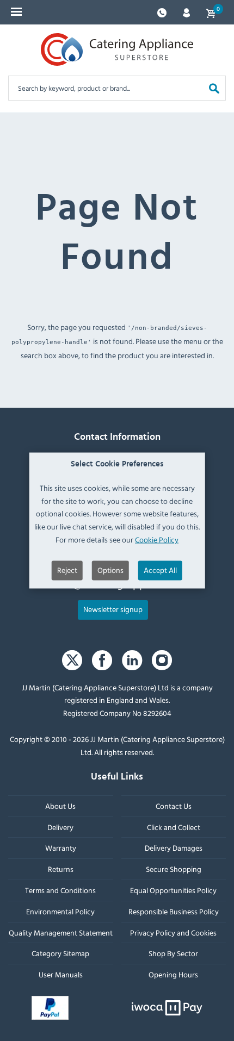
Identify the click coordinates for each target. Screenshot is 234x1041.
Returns (60, 869)
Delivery (60, 826)
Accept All (160, 569)
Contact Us (174, 805)
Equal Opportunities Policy (173, 889)
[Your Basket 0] (210, 12)
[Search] (214, 88)
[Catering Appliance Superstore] (117, 49)
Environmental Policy (60, 911)
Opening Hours (173, 974)
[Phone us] (162, 11)
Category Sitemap (60, 953)
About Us (60, 805)
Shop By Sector (173, 953)
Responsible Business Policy (173, 911)
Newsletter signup (113, 608)
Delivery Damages (173, 847)
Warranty (60, 847)
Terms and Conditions (60, 889)
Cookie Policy (156, 539)
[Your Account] (186, 11)
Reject (67, 569)
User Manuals (61, 974)
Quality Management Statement (61, 932)
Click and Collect (173, 826)
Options (110, 569)
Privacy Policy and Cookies (173, 932)
